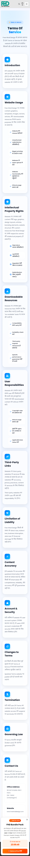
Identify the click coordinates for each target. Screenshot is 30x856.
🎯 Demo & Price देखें (15, 851)
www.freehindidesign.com (15, 812)
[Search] (19, 4)
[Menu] (26, 4)
